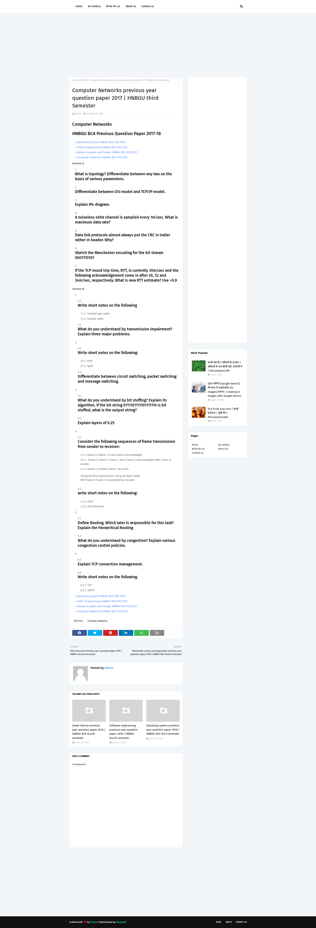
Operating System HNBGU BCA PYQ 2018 (101, 142)
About (229, 922)
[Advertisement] (158, 44)
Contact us (197, 452)
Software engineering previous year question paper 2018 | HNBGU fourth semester (123, 732)
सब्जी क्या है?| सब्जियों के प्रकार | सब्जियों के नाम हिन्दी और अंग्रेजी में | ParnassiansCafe (225, 366)
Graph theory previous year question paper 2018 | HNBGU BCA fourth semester (88, 732)
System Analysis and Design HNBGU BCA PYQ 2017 (107, 152)
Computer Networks (98, 621)
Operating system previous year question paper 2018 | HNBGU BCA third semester (162, 729)
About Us (223, 448)
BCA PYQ (84, 80)
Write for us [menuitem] (113, 6)
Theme (94, 922)
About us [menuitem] (131, 6)
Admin (78, 113)
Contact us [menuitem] (147, 6)
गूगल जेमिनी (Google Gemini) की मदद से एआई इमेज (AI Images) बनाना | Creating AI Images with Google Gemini (224, 390)
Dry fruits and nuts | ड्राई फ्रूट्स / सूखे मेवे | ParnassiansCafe (223, 413)
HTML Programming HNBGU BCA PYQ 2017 (102, 147)
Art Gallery (224, 444)
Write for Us (198, 448)
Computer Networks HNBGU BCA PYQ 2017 (102, 157)
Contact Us (241, 922)
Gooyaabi (121, 922)
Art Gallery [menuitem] (94, 6)
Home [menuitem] (79, 6)
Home (75, 80)
